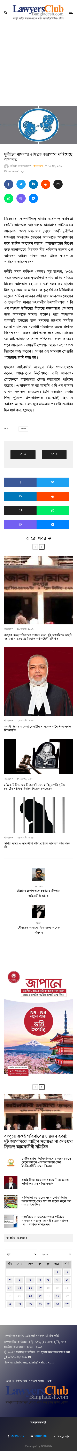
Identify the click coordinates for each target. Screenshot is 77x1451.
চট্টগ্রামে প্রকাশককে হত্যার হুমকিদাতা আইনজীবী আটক (38, 891)
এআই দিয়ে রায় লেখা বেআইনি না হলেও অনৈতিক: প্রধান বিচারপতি (37, 728)
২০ (40, 1295)
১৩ (40, 1287)
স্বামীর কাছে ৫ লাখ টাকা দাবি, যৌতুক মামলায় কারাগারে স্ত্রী (37, 845)
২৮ (48, 1303)
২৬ (30, 1303)
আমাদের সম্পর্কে (38, 1422)
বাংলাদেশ (38, 166)
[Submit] (45, 184)
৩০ (67, 1303)
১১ (19, 1287)
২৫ (19, 1303)
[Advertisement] (38, 65)
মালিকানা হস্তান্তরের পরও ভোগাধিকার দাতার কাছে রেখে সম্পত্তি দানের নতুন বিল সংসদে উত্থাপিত (46, 1201)
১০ (9, 1287)
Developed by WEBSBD (38, 1446)
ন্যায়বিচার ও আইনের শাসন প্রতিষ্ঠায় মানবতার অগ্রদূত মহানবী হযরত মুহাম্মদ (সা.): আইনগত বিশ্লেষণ (45, 1221)
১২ (30, 1287)
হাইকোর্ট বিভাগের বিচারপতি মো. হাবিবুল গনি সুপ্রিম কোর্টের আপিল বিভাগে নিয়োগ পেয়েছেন (35, 787)
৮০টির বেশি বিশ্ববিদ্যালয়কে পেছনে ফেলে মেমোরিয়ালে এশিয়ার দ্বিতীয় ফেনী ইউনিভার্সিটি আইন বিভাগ (46, 1162)
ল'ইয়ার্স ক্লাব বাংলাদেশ (20, 166)
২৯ (57, 1303)
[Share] (8, 184)
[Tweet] (21, 184)
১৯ (30, 1295)
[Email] (58, 184)
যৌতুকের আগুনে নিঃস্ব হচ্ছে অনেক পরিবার (38, 928)
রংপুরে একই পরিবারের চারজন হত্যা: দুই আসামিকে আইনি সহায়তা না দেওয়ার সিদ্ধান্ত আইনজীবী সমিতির (38, 637)
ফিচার (24, 429)
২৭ (40, 1303)
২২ (57, 1295)
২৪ (9, 1303)
